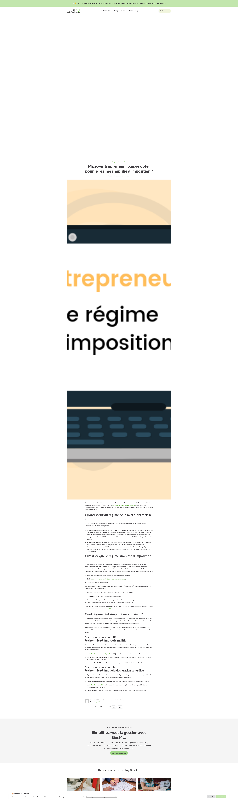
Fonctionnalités (105, 11)
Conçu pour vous (119, 11)
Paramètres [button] (211, 796)
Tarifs (131, 11)
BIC (115, 609)
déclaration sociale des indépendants (100, 654)
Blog (136, 11)
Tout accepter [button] (221, 796)
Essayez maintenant (119, 753)
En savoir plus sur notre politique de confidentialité (101, 797)
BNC (109, 609)
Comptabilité (122, 162)
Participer (160, 3)
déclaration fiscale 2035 (96, 685)
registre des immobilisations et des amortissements (108, 579)
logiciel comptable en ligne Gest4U (123, 505)
